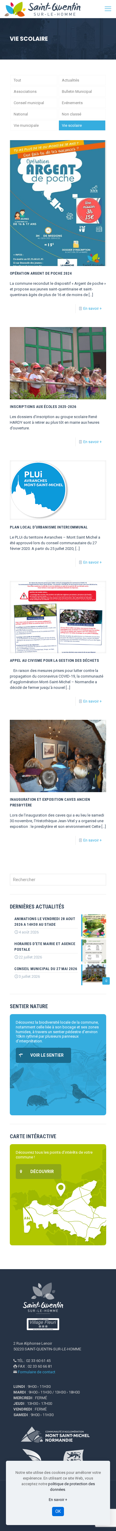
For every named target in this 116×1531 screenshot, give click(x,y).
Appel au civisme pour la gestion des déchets (54, 660)
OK (58, 1511)
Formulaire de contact (36, 1372)
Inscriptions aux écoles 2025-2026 (43, 406)
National (21, 114)
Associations (25, 91)
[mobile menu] (108, 9)
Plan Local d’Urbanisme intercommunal (49, 527)
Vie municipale (26, 125)
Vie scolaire (72, 125)
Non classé (71, 114)
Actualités (70, 80)
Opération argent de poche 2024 (41, 273)
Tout (17, 80)
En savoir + (92, 308)
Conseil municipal (29, 103)
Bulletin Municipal (77, 91)
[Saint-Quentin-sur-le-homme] (46, 8)
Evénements (72, 103)
